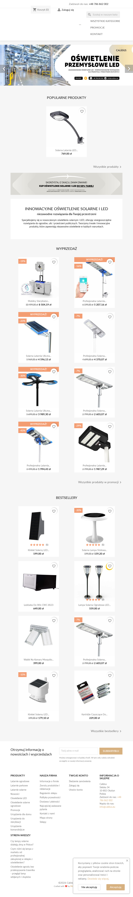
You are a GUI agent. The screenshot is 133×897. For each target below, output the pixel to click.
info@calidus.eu (107, 807)
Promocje (97, 27)
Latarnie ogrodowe (20, 781)
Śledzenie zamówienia (80, 781)
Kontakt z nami (47, 814)
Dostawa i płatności (50, 802)
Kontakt (96, 34)
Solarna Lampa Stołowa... (94, 550)
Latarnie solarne (18, 790)
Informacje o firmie (49, 781)
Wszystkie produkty (107, 167)
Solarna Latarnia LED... (66, 150)
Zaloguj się (74, 786)
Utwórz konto (76, 790)
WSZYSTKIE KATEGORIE (105, 21)
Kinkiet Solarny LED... (38, 550)
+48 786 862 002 (98, 4)
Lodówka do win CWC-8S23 (38, 605)
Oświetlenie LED (19, 798)
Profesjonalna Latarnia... (94, 301)
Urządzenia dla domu (21, 814)
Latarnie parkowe (19, 786)
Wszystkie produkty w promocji (100, 482)
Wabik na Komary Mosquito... (39, 660)
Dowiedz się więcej (98, 879)
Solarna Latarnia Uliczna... (38, 356)
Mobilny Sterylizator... (38, 301)
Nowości (15, 794)
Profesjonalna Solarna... (94, 356)
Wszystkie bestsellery (106, 731)
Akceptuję (115, 887)
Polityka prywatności (50, 797)
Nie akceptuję (89, 887)
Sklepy (43, 822)
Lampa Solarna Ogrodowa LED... (94, 605)
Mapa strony (46, 818)
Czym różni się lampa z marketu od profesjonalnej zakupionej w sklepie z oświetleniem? (22, 856)
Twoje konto (78, 775)
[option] (66, 65)
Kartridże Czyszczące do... (94, 715)
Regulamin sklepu (48, 793)
